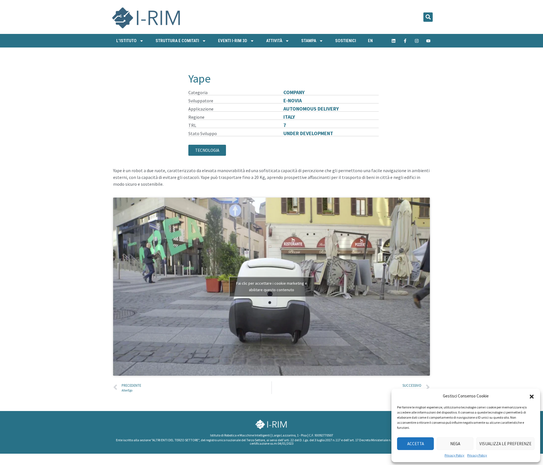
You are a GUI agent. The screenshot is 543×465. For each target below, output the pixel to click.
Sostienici (345, 40)
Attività (274, 40)
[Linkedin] (393, 40)
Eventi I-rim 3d (232, 40)
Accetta (415, 443)
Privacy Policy (454, 455)
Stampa (308, 40)
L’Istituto (126, 40)
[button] (532, 396)
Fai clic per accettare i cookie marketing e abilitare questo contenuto (271, 286)
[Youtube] (428, 40)
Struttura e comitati (177, 40)
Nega (455, 443)
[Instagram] (417, 40)
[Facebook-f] (405, 40)
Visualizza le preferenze (505, 443)
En (370, 40)
